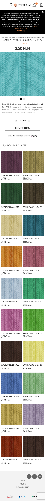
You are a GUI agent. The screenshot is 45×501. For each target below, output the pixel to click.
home (2, 37)
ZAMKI (13, 37)
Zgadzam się (21, 31)
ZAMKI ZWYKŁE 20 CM (21, 37)
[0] (35, 6)
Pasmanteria (8, 37)
